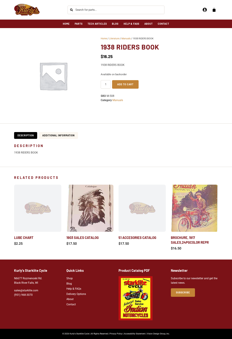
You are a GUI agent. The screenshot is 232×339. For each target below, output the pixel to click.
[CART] (214, 10)
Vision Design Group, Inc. (158, 334)
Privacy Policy (116, 334)
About (70, 299)
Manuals (126, 38)
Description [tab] (25, 135)
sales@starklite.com (26, 290)
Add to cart (125, 84)
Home (104, 38)
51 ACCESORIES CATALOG (137, 238)
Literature (114, 38)
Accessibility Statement (134, 334)
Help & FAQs (73, 288)
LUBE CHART (23, 238)
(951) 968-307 (22, 294)
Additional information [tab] (58, 135)
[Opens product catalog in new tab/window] (136, 298)
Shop (69, 278)
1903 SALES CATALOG (82, 238)
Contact (71, 304)
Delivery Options (76, 294)
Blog (69, 283)
